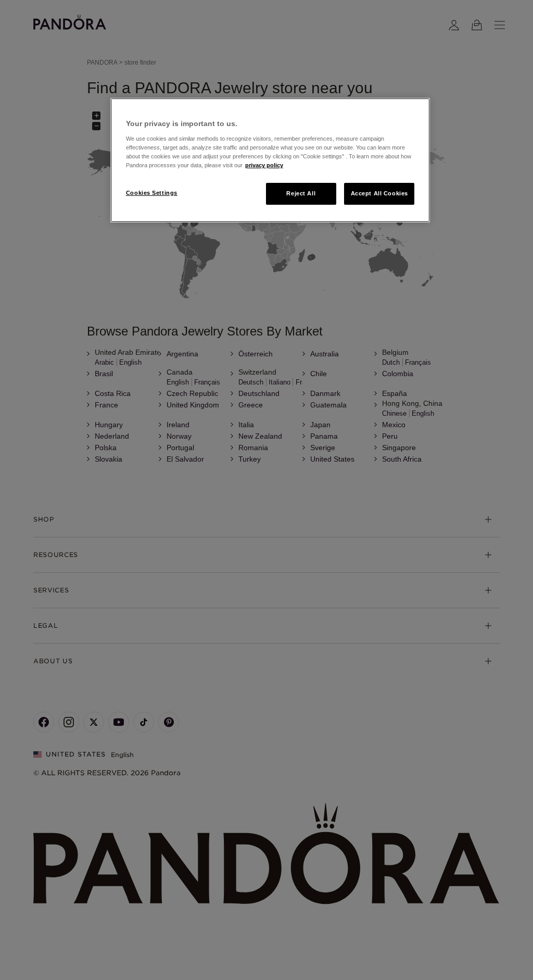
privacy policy (264, 165)
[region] (270, 160)
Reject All (300, 193)
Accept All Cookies (379, 193)
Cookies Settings (151, 193)
